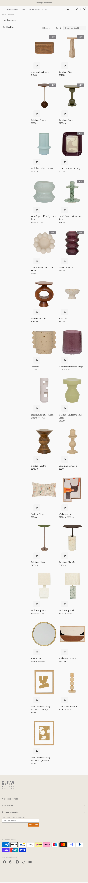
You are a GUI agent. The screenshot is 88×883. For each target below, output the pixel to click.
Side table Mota (65, 72)
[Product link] (44, 56)
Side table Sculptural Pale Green (70, 416)
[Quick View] (36, 65)
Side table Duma (38, 120)
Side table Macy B (67, 562)
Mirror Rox (36, 658)
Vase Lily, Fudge (66, 267)
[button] (3, 9)
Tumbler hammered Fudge (71, 367)
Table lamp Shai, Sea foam (42, 168)
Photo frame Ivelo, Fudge (70, 168)
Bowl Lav (63, 318)
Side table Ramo (66, 120)
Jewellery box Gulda (40, 72)
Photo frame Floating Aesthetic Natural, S (40, 708)
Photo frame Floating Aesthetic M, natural (40, 759)
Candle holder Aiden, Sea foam (70, 218)
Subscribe (33, 825)
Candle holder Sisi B (68, 466)
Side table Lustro (38, 466)
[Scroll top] (85, 880)
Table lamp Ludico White (42, 415)
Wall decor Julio (66, 514)
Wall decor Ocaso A (67, 658)
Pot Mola (35, 367)
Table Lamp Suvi (66, 610)
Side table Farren (38, 318)
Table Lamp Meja (38, 610)
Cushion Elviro (37, 514)
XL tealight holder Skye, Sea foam (43, 218)
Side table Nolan (38, 562)
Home (4, 14)
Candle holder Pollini (68, 706)
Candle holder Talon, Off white (42, 269)
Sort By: (59, 28)
